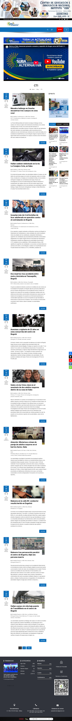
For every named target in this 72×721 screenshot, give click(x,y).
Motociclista (17, 283)
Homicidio (24, 339)
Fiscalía (19, 339)
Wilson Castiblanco (6, 439)
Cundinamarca (20, 116)
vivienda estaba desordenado (24, 455)
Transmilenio (17, 617)
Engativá (19, 506)
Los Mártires (30, 614)
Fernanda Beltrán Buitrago (6, 106)
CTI (13, 118)
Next (29, 648)
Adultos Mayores (16, 453)
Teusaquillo (30, 282)
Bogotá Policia (15, 562)
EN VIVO (60, 29)
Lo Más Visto (27, 116)
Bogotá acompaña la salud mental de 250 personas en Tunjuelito (53, 137)
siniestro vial (23, 283)
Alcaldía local (23, 453)
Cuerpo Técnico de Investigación (26, 171)
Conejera (14, 171)
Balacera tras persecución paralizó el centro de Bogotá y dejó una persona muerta (25, 554)
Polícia (15, 455)
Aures (13, 395)
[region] (36, 9)
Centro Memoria (23, 616)
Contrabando (15, 226)
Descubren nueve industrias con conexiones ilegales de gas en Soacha (53, 181)
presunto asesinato (15, 396)
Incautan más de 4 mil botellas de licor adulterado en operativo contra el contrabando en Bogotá (25, 217)
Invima (36, 226)
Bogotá (19, 223)
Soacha (16, 120)
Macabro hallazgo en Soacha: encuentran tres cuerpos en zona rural (24, 110)
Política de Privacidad (61, 666)
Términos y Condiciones (61, 676)
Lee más (43, 142)
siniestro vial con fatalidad (32, 283)
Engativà (20, 508)
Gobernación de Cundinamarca (27, 226)
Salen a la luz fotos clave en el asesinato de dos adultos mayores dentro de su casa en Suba (25, 387)
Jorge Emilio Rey (14, 228)
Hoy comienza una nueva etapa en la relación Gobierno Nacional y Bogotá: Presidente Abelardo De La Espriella (53, 159)
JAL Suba (23, 450)
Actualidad (14, 116)
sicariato (29, 339)
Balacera (14, 508)
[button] (36, 9)
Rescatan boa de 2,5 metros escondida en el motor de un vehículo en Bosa (63, 181)
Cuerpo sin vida (32, 616)
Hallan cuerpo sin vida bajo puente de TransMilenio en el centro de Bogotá (25, 608)
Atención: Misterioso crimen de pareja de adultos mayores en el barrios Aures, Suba (24, 444)
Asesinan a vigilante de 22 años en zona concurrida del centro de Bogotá (25, 331)
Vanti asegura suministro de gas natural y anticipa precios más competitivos (63, 137)
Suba (29, 169)
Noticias (33, 116)
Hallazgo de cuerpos (26, 118)
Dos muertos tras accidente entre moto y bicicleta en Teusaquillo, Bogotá (24, 276)
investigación (36, 395)
